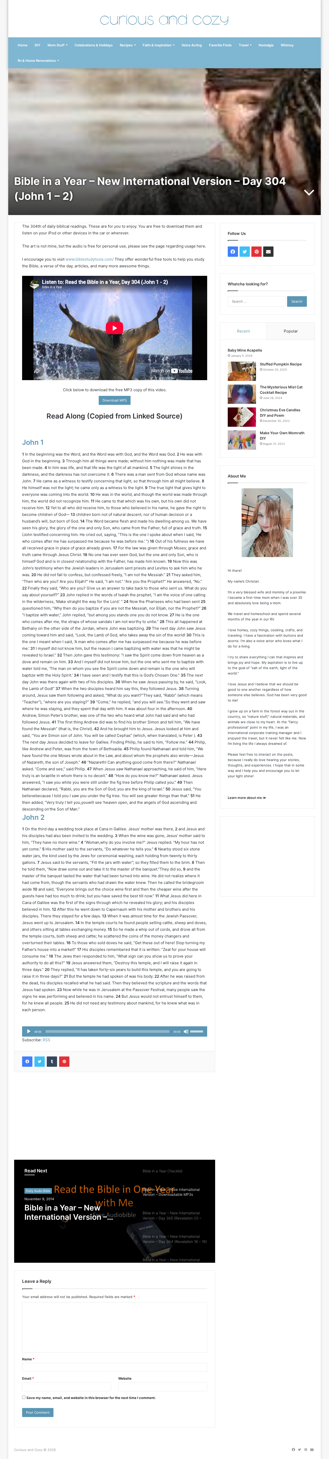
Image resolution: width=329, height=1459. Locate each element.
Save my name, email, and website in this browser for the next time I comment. (91, 1398)
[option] (114, 1211)
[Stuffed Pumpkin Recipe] (242, 371)
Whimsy (287, 45)
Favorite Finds (220, 45)
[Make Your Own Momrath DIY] (242, 440)
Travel (244, 45)
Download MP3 (115, 400)
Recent (243, 331)
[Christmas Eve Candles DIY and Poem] (242, 417)
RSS (46, 1039)
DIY (37, 45)
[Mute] (186, 1031)
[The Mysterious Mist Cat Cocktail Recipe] (242, 394)
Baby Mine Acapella (245, 350)
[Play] (28, 1031)
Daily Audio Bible (38, 1191)
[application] (114, 1031)
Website (125, 1378)
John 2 (33, 817)
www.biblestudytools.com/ (90, 259)
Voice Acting (191, 45)
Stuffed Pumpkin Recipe (281, 364)
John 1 (33, 442)
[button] (242, 371)
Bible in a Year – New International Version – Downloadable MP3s (65, 1212)
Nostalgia (266, 45)
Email (28, 1378)
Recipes (126, 45)
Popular (291, 331)
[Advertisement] (114, 1116)
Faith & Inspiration (157, 45)
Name (28, 1359)
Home (23, 45)
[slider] (197, 1031)
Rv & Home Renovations (37, 60)
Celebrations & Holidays (94, 45)
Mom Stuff (56, 45)
